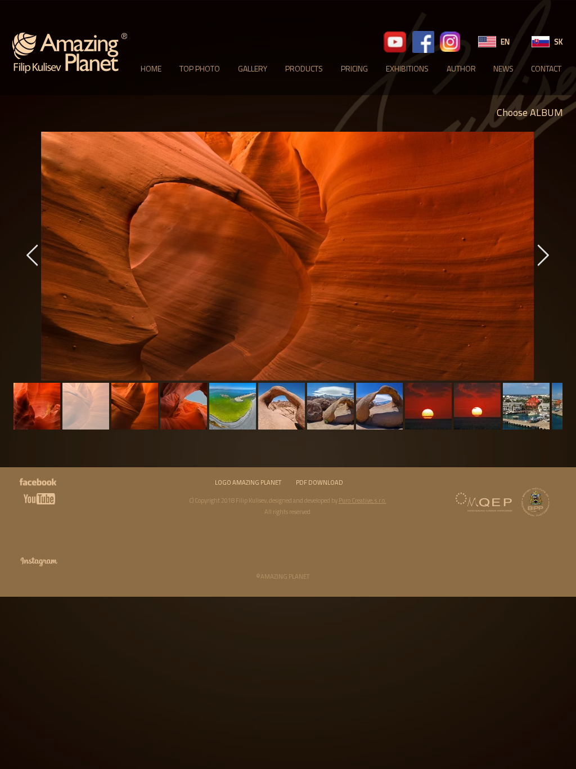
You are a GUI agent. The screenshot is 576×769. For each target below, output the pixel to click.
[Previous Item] (32, 256)
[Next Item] (543, 256)
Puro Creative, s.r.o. (362, 500)
